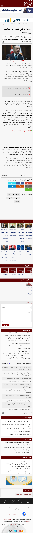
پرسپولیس (5, 274)
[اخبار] (28, 270)
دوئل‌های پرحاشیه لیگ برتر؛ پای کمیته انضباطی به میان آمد (17, 358)
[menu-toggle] (2, 6)
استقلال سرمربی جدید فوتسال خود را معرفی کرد (19, 333)
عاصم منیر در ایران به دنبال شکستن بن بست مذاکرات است (17, 346)
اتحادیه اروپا (16, 194)
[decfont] (21, 176)
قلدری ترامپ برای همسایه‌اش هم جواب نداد (20, 450)
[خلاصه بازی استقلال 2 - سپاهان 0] (20, 247)
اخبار (31, 274)
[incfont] (24, 176)
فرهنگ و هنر (12, 502)
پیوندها (8, 507)
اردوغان (24, 61)
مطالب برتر (28, 266)
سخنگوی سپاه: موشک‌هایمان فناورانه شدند (12, 232)
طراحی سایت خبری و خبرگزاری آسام (14, 514)
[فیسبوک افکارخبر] (17, 531)
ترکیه (13, 61)
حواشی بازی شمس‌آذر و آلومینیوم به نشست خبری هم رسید (17, 335)
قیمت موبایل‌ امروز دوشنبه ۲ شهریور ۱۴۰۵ (21, 351)
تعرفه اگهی (17, 509)
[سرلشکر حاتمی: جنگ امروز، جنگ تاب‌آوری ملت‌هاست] (20, 225)
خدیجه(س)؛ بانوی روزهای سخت (23, 469)
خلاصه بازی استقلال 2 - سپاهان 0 (21, 254)
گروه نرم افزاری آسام (11, 524)
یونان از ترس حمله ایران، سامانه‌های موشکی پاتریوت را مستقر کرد (16, 425)
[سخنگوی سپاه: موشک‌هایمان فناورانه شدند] (12, 225)
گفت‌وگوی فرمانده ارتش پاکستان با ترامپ (21, 445)
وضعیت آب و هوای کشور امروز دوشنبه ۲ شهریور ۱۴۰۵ (18, 464)
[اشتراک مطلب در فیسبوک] (20, 183)
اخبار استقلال (19, 494)
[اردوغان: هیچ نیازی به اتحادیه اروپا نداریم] (12, 186)
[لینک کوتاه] (2, 176)
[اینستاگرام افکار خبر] (12, 531)
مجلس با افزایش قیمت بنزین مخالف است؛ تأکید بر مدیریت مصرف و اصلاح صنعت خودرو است (17, 472)
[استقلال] (12, 270)
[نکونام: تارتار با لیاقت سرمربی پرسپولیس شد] (12, 247)
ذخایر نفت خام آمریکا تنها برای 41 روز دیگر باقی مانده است (17, 447)
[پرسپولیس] (4, 270)
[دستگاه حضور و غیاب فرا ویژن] (19, 484)
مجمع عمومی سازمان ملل (13, 198)
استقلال (14, 274)
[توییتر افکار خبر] (15, 531)
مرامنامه (21, 507)
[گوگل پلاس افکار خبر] (20, 531)
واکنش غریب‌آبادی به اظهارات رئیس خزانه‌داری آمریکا (18, 338)
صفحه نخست (26, 500)
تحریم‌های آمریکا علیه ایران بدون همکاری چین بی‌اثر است (17, 422)
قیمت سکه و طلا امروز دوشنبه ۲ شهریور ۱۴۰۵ (20, 466)
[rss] (22, 531)
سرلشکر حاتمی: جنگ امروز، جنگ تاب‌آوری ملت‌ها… (21, 235)
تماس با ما (14, 507)
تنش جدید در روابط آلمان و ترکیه (21, 95)
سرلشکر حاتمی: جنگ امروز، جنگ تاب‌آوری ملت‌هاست (18, 341)
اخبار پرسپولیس (27, 494)
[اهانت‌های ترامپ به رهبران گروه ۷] (29, 284)
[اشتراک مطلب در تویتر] (12, 183)
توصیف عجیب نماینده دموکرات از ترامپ (19, 434)
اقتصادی (7, 500)
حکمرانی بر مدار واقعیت (25, 462)
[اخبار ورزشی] (20, 270)
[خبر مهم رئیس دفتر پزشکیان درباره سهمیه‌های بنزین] (4, 225)
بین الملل (26, 502)
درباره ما (27, 507)
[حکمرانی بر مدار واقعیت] (28, 247)
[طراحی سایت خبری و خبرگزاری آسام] (24, 514)
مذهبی (5, 502)
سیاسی (3, 24)
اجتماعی (20, 502)
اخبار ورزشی (21, 274)
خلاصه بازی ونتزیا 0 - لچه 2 (24, 348)
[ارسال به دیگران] (4, 176)
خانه (7, 24)
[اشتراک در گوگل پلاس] (28, 183)
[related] (3, 42)
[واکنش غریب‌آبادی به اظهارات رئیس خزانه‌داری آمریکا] (28, 225)
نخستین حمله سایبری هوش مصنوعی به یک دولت (18, 429)
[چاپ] (6, 176)
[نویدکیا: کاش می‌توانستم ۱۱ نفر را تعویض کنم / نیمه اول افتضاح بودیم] (4, 247)
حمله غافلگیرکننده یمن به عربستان (22, 431)
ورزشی (13, 500)
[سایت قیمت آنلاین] (16, 20)
